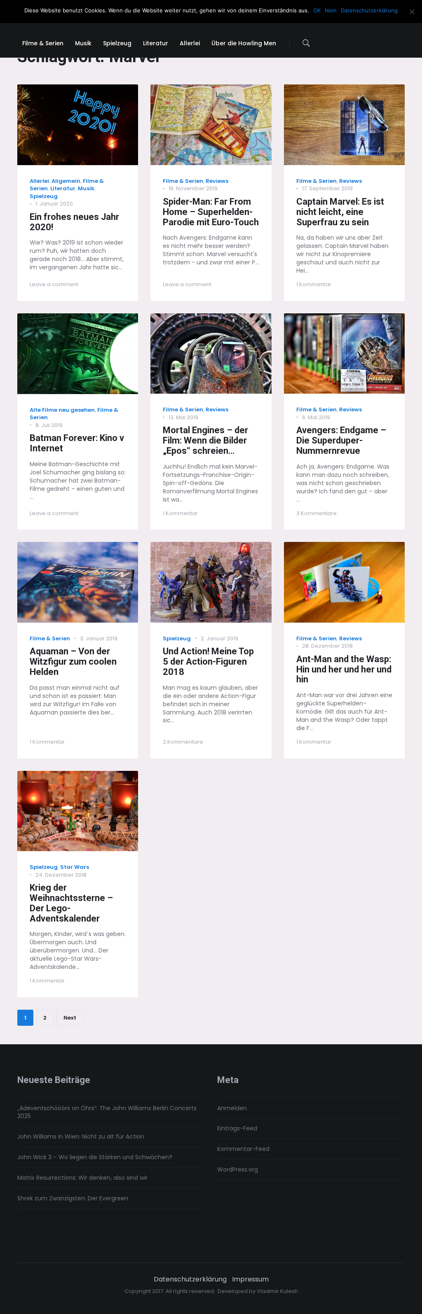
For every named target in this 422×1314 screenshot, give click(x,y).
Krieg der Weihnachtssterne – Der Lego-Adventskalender (71, 902)
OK (317, 10)
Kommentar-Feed (243, 1149)
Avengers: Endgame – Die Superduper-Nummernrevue (341, 440)
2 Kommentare (183, 742)
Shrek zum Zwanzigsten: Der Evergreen (72, 1198)
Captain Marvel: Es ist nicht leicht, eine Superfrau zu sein (340, 211)
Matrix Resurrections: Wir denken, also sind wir (82, 1178)
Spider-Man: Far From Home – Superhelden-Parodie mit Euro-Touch (211, 211)
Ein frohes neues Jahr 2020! (74, 222)
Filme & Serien (183, 181)
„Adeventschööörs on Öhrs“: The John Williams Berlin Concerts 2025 (107, 1112)
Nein (331, 10)
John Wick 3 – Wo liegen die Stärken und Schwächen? (94, 1157)
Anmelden (232, 1108)
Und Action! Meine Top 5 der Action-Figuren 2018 (208, 661)
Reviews (217, 181)
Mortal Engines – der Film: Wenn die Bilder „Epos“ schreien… (205, 440)
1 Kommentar (313, 284)
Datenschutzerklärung (190, 1279)
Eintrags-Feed (237, 1128)
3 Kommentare (316, 513)
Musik (86, 188)
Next (69, 1018)
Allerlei (39, 181)
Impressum (250, 1279)
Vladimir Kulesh (277, 1291)
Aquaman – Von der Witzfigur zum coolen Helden (73, 661)
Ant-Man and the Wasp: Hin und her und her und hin (344, 669)
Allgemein (66, 181)
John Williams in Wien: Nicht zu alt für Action (80, 1136)
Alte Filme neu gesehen (62, 410)
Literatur (62, 188)
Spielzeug (44, 196)
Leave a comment (54, 284)
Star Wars (74, 867)
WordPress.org (237, 1169)
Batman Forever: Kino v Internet (77, 443)
